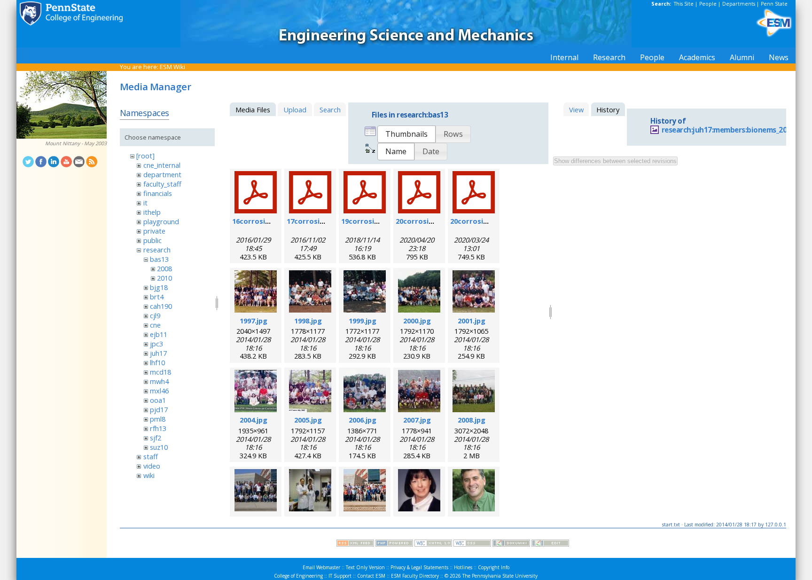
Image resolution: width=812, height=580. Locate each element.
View (576, 109)
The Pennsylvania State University (500, 575)
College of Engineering (298, 575)
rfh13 (158, 428)
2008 (164, 268)
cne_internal (161, 165)
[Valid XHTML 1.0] (433, 544)
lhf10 (157, 362)
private (154, 230)
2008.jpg (471, 419)
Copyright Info (493, 567)
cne (155, 324)
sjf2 (155, 437)
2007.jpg (417, 419)
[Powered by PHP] (394, 544)
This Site (684, 3)
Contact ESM (371, 575)
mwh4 (159, 381)
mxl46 (159, 390)
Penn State (774, 3)
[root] (145, 155)
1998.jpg (308, 320)
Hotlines (463, 567)
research (157, 249)
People (708, 3)
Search (330, 109)
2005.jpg (308, 419)
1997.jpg (253, 320)
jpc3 (156, 343)
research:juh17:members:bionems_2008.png (736, 130)
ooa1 (158, 400)
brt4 (157, 296)
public (152, 240)
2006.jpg (362, 419)
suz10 (159, 447)
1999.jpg (362, 320)
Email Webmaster (321, 567)
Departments (738, 3)
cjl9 (155, 315)
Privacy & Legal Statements (419, 567)
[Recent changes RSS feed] (355, 544)
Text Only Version (365, 567)
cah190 (161, 306)
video (151, 465)
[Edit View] (550, 544)
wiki (149, 475)
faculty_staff (162, 183)
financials (157, 193)
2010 (164, 277)
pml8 (157, 418)
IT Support (339, 575)
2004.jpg (253, 419)
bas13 (159, 259)
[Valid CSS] (472, 544)
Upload (294, 109)
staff (150, 456)
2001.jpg (471, 320)
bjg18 (159, 287)
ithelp (152, 212)
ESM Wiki (172, 67)
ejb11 (158, 334)
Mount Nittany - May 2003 (76, 143)
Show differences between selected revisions (615, 161)
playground (161, 221)
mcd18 (160, 371)
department (162, 174)
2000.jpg (417, 320)
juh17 (158, 353)
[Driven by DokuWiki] (511, 544)
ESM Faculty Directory (415, 575)
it (145, 202)
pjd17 (159, 409)
